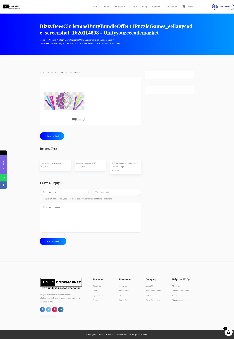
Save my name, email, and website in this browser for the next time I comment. (78, 199)
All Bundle (119, 6)
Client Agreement (152, 300)
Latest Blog (124, 300)
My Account (225, 6)
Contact (156, 6)
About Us (97, 286)
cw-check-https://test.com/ (51, 163)
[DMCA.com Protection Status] (48, 316)
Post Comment (53, 241)
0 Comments (59, 73)
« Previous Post (52, 136)
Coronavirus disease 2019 (86, 163)
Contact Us (97, 300)
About (134, 6)
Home (96, 6)
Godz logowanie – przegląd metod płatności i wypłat (125, 165)
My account (171, 6)
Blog (144, 6)
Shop (106, 6)
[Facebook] (3, 185)
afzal (47, 73)
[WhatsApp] (3, 177)
